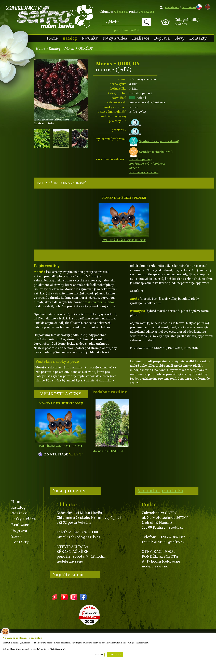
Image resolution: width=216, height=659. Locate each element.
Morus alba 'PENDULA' (107, 451)
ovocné (134, 168)
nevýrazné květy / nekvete (147, 164)
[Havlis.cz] (50, 16)
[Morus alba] (112, 423)
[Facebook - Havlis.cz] (83, 599)
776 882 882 (146, 12)
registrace (172, 7)
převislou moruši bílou (99, 302)
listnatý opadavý (140, 159)
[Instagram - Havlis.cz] (73, 599)
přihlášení (188, 7)
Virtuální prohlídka (160, 491)
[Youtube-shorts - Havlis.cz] (55, 599)
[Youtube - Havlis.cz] (64, 599)
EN (207, 6)
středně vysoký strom (143, 172)
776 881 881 (120, 12)
